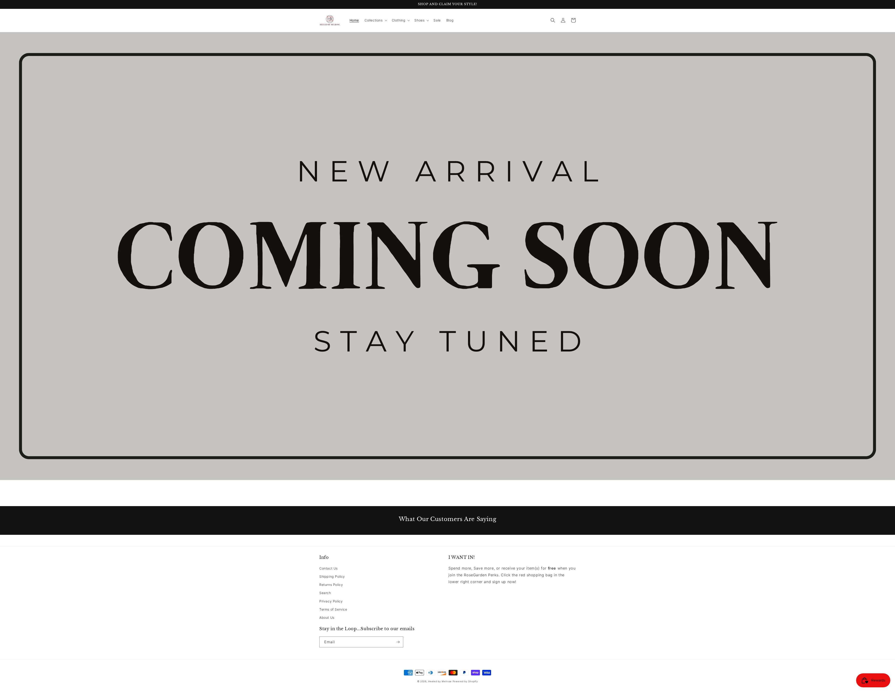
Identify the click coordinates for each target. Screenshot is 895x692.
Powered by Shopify (465, 681)
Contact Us (328, 568)
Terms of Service (333, 609)
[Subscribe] (398, 641)
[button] (375, 20)
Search (325, 593)
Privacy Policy (331, 601)
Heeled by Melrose (440, 681)
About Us (326, 617)
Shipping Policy (332, 576)
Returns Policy (331, 585)
